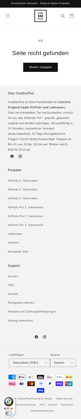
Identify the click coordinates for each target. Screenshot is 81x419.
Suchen (13, 276)
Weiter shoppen (40, 67)
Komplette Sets (18, 251)
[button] (8, 16)
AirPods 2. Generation (23, 180)
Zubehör (13, 242)
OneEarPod (24, 398)
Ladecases (15, 233)
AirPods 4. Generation (23, 198)
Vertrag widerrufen (20, 320)
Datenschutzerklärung (24, 405)
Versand (52, 405)
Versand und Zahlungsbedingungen (32, 311)
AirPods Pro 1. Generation (25, 207)
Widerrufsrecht (64, 398)
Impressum (67, 405)
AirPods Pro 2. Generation (25, 216)
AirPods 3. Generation (23, 189)
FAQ (11, 285)
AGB (42, 405)
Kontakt (13, 293)
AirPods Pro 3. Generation (25, 224)
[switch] (8, 413)
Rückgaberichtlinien (21, 302)
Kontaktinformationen (42, 411)
